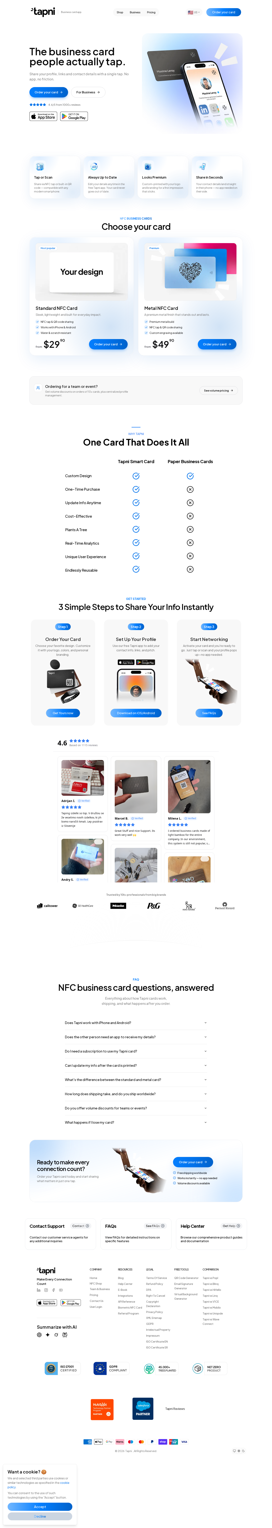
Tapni (128, 1451)
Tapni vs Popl (210, 1278)
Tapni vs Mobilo (212, 1307)
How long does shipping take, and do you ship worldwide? (110, 1094)
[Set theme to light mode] (238, 1451)
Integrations (125, 1295)
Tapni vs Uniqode (213, 1313)
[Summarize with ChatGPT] (39, 1334)
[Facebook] (53, 1290)
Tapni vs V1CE (211, 1301)
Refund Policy (154, 1283)
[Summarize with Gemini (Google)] (47, 1334)
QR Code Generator (186, 1278)
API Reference (126, 1301)
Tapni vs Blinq (211, 1283)
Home (93, 1278)
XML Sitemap (154, 1317)
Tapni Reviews (175, 1409)
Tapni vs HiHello (212, 1289)
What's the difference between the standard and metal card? (113, 1079)
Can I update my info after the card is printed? (101, 1065)
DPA (148, 1289)
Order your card (223, 12)
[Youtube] (61, 1290)
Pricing (151, 12)
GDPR (150, 1323)
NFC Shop (96, 1283)
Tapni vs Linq (210, 1295)
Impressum (153, 1335)
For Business (85, 92)
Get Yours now (63, 713)
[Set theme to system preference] (234, 1451)
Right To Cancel (155, 1295)
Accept (40, 1507)
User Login (96, 1306)
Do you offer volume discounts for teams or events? (106, 1108)
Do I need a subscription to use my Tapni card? (101, 1051)
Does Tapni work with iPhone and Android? (98, 1023)
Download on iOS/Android (136, 713)
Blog (121, 1278)
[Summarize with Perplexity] (64, 1335)
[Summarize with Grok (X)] (56, 1334)
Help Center (125, 1283)
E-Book (122, 1289)
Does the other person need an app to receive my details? (110, 1037)
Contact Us (96, 1300)
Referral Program (128, 1313)
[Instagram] (46, 1290)
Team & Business (100, 1289)
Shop (120, 12)
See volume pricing (216, 390)
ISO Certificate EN (157, 1341)
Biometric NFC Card (130, 1307)
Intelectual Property (158, 1329)
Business (135, 12)
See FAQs (209, 713)
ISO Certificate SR (157, 1347)
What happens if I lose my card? (89, 1122)
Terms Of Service (156, 1278)
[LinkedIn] (39, 1290)
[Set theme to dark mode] (243, 1451)
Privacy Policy (154, 1312)
